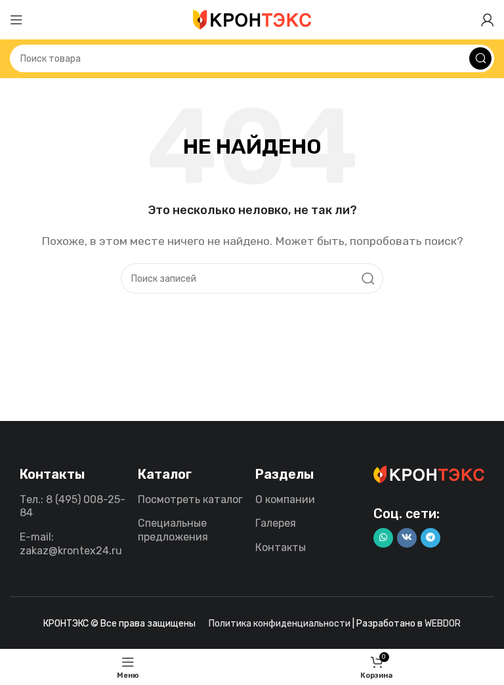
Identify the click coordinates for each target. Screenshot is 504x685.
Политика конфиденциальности (279, 623)
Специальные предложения (173, 530)
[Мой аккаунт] (487, 20)
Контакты (280, 547)
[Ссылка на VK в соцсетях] (407, 538)
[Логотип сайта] (252, 18)
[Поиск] (480, 58)
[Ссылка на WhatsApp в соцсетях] (383, 538)
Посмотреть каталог (190, 499)
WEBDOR (443, 623)
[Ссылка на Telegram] (430, 538)
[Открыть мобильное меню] (16, 20)
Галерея (275, 523)
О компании (285, 499)
